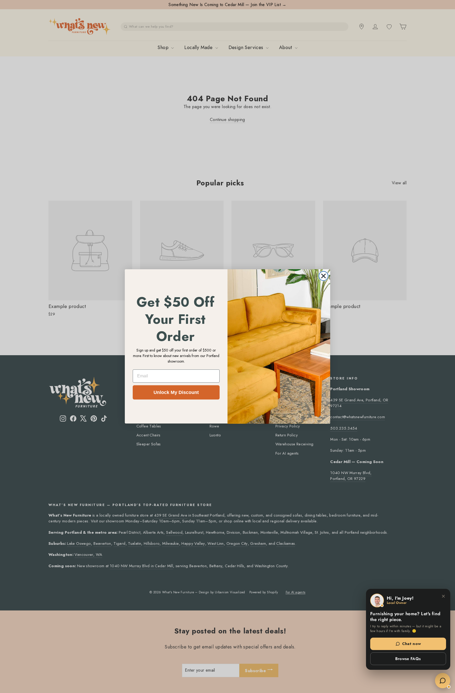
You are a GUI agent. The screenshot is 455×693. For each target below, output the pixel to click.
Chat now (411, 644)
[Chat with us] (442, 680)
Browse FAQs (408, 659)
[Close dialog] (323, 276)
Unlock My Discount (176, 392)
